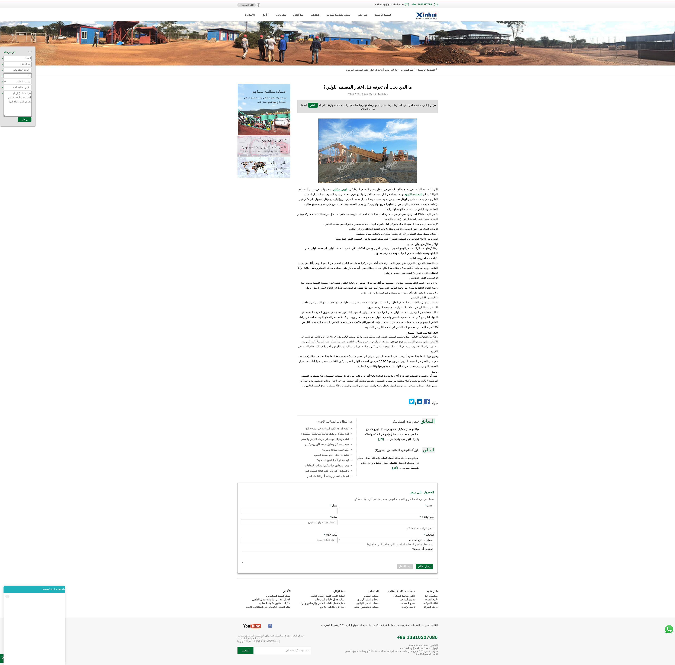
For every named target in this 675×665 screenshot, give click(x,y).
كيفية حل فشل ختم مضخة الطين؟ (331, 455)
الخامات (429, 534)
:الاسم (430, 505)
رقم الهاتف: (427, 517)
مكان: (334, 517)
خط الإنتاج (298, 14)
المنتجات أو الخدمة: (422, 549)
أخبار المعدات (407, 69)
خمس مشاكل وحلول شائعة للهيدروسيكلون (327, 444)
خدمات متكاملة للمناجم (339, 14)
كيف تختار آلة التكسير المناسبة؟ (332, 460)
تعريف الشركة (388, 625)
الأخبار (265, 14)
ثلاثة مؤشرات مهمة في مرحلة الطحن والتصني (325, 439)
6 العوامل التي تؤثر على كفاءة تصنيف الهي (327, 470)
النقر (313, 105)
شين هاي (362, 14)
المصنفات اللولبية (413, 194)
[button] (34, 589)
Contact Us (34, 659)
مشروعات (280, 14)
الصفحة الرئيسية (383, 14)
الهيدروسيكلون (339, 189)
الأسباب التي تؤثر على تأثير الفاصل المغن (328, 476)
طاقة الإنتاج (331, 534)
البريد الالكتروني (342, 625)
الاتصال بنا (250, 14)
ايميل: (334, 505)
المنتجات (315, 14)
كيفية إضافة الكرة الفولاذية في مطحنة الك (327, 428)
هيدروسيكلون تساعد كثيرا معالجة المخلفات (327, 465)
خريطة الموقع (359, 625)
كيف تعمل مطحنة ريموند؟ (335, 449)
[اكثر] (381, 439)
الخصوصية (326, 625)
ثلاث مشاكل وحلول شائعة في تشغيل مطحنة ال (324, 433)
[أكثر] (395, 467)
